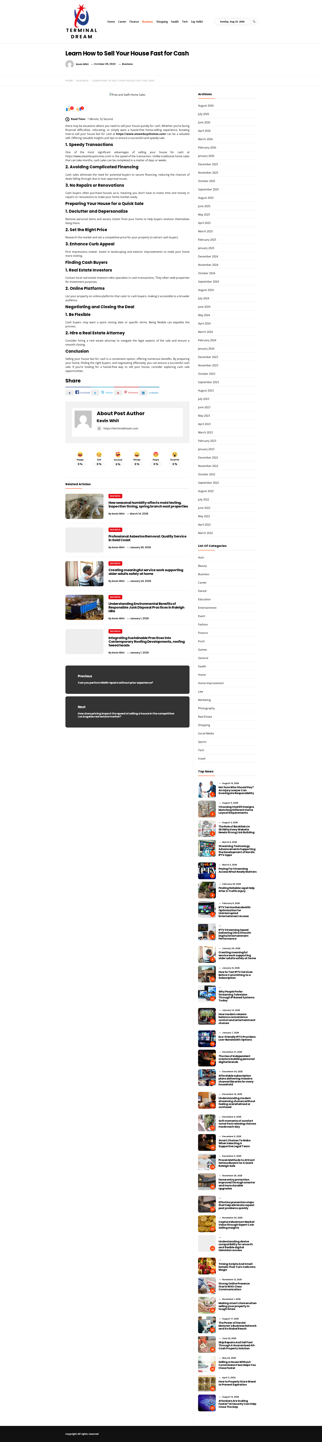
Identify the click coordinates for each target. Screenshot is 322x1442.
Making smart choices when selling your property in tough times (238, 1306)
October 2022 (206, 474)
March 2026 (205, 139)
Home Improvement (211, 683)
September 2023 (208, 382)
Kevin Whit (82, 64)
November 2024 (208, 265)
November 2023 (208, 365)
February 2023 (207, 441)
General (203, 658)
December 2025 (208, 164)
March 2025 (205, 231)
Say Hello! (197, 21)
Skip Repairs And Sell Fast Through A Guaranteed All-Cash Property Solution (237, 1345)
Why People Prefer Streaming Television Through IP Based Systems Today (236, 996)
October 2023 (206, 374)
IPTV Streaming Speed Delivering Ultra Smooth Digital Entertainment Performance (235, 934)
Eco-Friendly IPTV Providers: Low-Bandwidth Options (237, 1038)
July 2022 (203, 499)
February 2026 (207, 147)
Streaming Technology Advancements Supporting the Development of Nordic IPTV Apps (237, 850)
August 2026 (206, 105)
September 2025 (208, 189)
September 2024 (208, 281)
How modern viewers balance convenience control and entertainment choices (237, 1018)
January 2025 (206, 248)
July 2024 (203, 298)
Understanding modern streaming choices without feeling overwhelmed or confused (237, 1102)
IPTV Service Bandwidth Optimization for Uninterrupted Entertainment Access (235, 911)
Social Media (206, 733)
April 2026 (204, 131)
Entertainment (207, 608)
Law (200, 691)
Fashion (203, 624)
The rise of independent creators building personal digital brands (237, 1059)
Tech (185, 21)
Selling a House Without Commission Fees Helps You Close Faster (237, 1365)
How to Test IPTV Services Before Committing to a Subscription (236, 975)
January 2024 (206, 348)
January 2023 (206, 449)
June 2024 (204, 307)
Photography (206, 708)
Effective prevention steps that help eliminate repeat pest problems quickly (236, 1205)
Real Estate (205, 716)
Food (201, 641)
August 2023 (206, 390)
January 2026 (206, 156)
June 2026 (204, 122)
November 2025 (208, 172)
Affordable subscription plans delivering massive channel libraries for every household (236, 1080)
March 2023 (205, 432)
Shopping (162, 21)
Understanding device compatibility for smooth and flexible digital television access (236, 1246)
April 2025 (204, 223)
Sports (202, 742)
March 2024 (205, 332)
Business (147, 21)
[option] (54, 1434)
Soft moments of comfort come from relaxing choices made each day (237, 1124)
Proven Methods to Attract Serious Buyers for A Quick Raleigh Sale (237, 1163)
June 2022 (204, 508)
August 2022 (206, 491)
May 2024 (204, 315)
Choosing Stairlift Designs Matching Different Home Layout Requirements (236, 810)
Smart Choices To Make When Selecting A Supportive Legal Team (235, 1143)
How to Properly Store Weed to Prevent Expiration (237, 1383)
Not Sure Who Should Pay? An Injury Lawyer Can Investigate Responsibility (236, 790)
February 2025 (207, 240)
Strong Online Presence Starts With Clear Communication (234, 1286)
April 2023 (204, 424)
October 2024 (206, 273)
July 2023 (203, 399)
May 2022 (204, 516)
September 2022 (208, 483)
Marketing (204, 700)
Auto (201, 557)
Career (122, 21)
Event (201, 616)
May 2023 (204, 415)
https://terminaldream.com (120, 428)
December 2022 (208, 457)
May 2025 (204, 214)
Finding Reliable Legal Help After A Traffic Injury (237, 889)
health (175, 21)
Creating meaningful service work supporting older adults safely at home (146, 572)
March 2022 (205, 533)
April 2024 (204, 323)
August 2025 (206, 198)
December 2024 (208, 256)
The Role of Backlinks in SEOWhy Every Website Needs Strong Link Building (237, 829)
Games (202, 649)
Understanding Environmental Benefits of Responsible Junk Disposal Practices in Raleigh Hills (146, 607)
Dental (202, 591)
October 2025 (206, 181)
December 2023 (208, 357)
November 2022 (208, 466)
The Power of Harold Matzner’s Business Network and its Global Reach (238, 1326)
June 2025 (204, 206)
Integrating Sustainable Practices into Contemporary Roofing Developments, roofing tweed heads (147, 642)
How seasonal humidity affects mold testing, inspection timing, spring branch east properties (148, 504)
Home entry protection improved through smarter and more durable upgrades (237, 1184)
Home (111, 21)
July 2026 (203, 114)
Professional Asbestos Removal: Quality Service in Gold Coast (147, 538)
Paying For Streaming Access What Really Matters (238, 870)
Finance (134, 21)
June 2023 (204, 407)
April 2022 (204, 524)
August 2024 (206, 290)
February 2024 (207, 340)
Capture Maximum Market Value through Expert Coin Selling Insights (237, 1225)
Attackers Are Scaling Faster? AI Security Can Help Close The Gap (237, 1404)
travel (201, 758)
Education (204, 599)
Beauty (202, 566)
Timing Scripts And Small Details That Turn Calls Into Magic (237, 1267)
